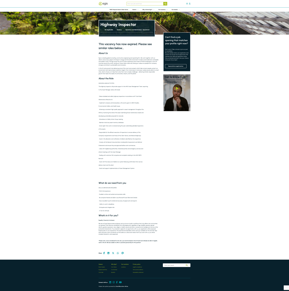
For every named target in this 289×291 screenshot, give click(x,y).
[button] (187, 3)
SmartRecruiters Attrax (122, 286)
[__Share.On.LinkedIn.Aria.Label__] (108, 253)
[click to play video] (176, 88)
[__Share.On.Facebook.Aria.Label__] (104, 253)
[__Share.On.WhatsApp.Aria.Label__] (118, 253)
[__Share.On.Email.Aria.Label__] (122, 253)
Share (100, 253)
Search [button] (165, 3)
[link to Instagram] (114, 282)
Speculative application (175, 66)
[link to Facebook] (117, 282)
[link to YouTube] (120, 282)
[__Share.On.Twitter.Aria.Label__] (113, 253)
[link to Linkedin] (110, 282)
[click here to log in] (189, 4)
